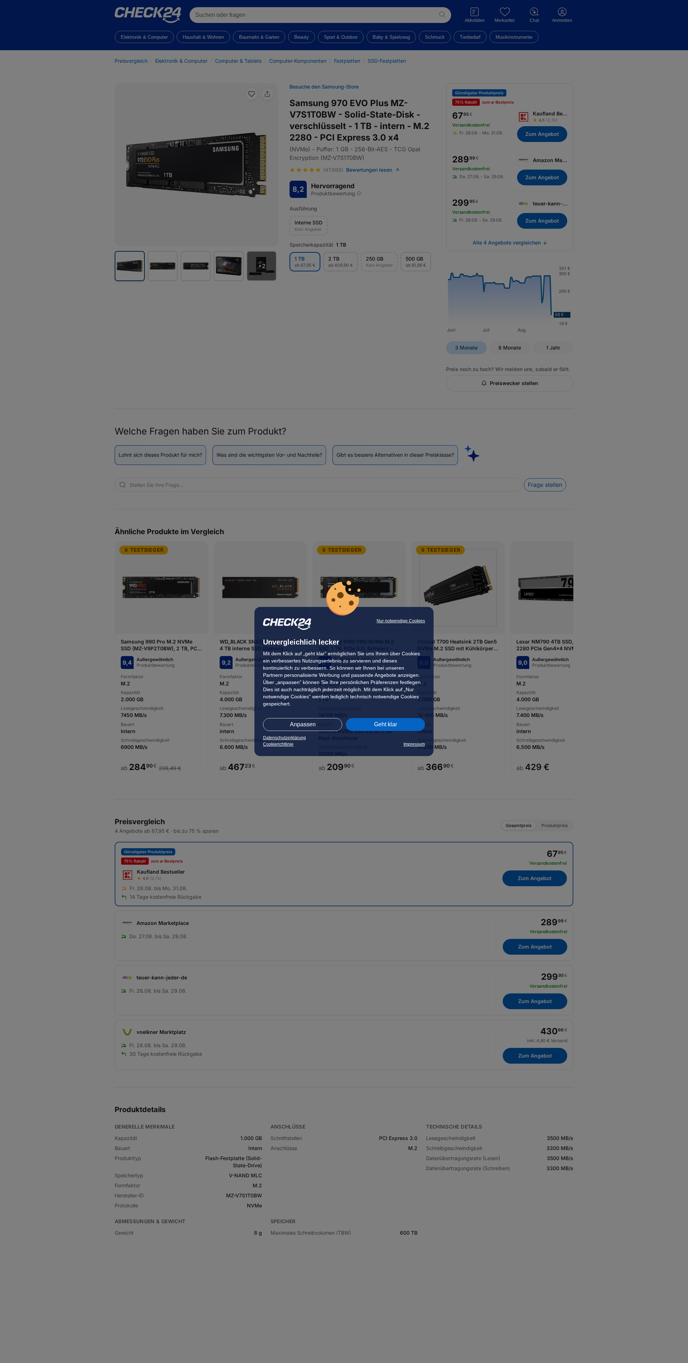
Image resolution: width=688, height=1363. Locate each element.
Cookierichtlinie (278, 744)
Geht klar (385, 724)
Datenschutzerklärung (284, 737)
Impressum (414, 744)
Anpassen (303, 724)
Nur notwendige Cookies (401, 620)
